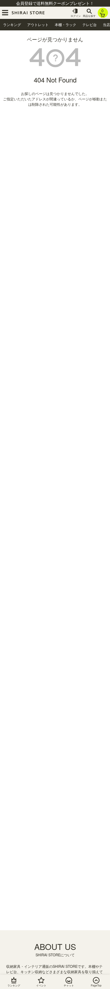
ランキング (12, 24)
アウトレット (38, 24)
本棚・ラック (65, 24)
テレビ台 (89, 24)
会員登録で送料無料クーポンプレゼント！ (55, 3)
